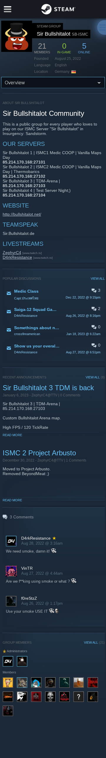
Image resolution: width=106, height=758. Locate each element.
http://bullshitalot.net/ (22, 214)
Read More (12, 435)
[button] (54, 294)
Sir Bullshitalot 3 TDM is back (48, 388)
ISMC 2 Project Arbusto (39, 453)
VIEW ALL (98, 278)
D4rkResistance (17, 257)
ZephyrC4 (12, 252)
